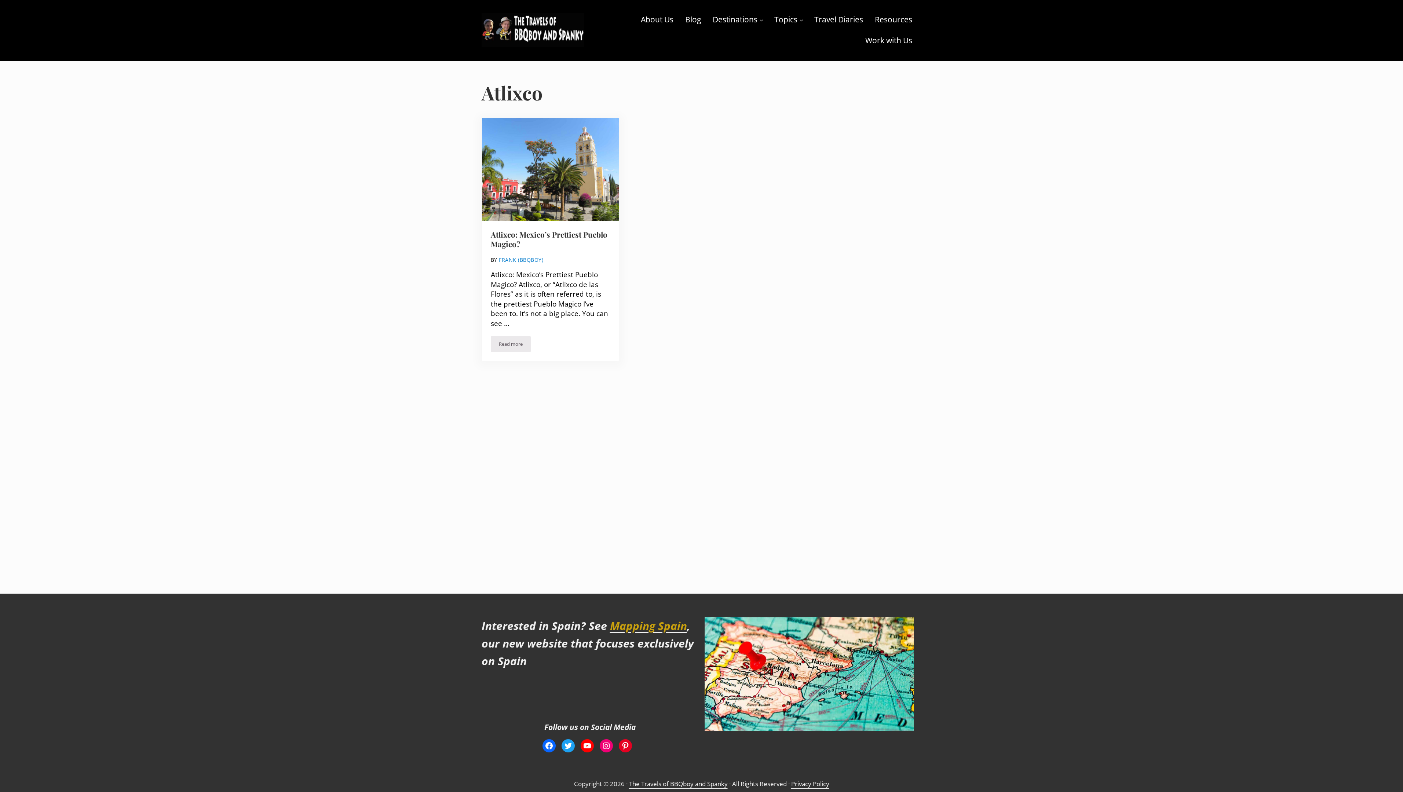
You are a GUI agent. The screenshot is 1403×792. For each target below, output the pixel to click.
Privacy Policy (810, 784)
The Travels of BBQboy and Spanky (678, 784)
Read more (515, 345)
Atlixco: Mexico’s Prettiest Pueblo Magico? (549, 239)
